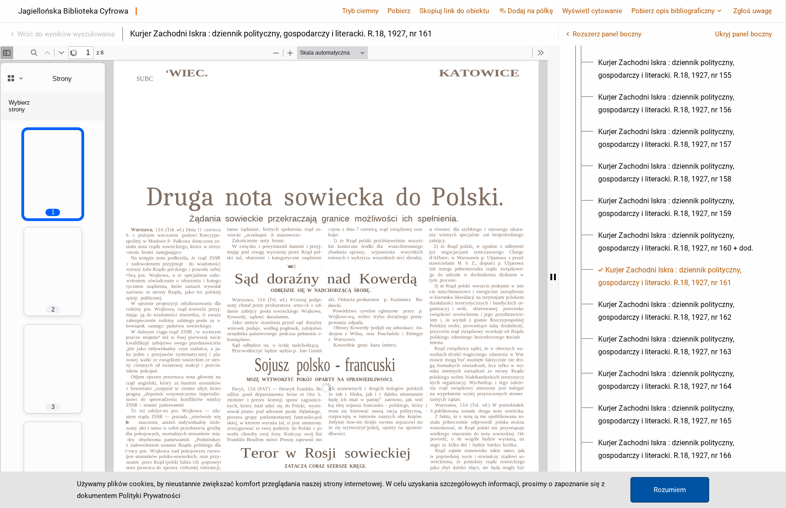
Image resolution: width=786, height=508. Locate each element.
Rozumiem (670, 490)
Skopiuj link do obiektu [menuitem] (454, 11)
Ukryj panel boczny (743, 34)
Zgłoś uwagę (752, 11)
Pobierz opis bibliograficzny (673, 11)
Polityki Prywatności (150, 496)
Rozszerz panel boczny (607, 34)
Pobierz (399, 11)
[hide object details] (553, 276)
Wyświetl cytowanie (592, 11)
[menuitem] (680, 69)
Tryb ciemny (360, 11)
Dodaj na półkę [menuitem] (530, 11)
